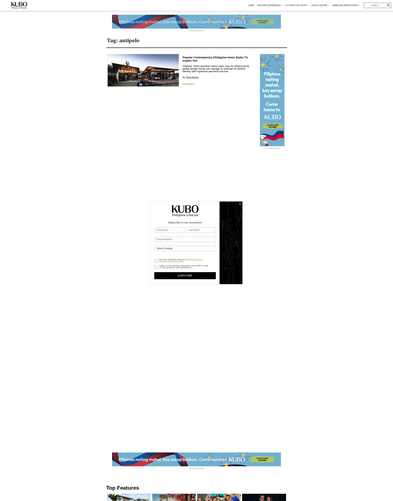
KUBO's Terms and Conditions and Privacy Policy (180, 260)
